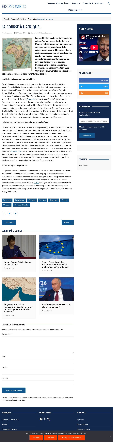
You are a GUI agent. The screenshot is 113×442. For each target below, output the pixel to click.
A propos (80, 420)
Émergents (32, 19)
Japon (8, 205)
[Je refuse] (110, 436)
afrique (8, 200)
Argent (75, 3)
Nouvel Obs (16, 151)
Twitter (10, 213)
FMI (65, 200)
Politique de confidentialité (71, 438)
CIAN (36, 182)
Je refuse (50, 438)
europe (54, 200)
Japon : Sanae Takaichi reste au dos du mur (17, 263)
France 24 (31, 99)
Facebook (4, 213)
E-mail (4, 367)
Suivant (66, 222)
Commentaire (7, 334)
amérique (20, 200)
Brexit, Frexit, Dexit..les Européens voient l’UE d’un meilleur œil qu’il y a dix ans (55, 264)
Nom (4, 356)
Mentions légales (83, 429)
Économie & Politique (92, 3)
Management (74, 10)
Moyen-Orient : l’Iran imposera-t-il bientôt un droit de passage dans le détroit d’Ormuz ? (18, 308)
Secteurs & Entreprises (57, 3)
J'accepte (36, 438)
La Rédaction (8, 33)
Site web (5, 378)
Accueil (6, 19)
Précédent (10, 222)
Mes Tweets (83, 165)
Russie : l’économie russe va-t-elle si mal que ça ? (56, 305)
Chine (33, 200)
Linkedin (15, 213)
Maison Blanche (22, 205)
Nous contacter (82, 424)
